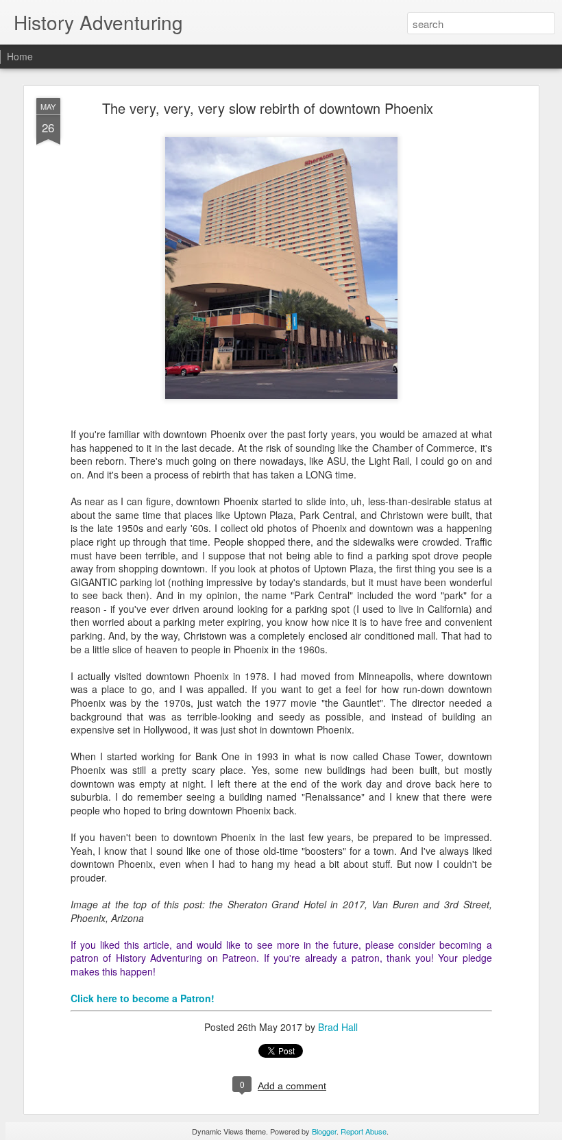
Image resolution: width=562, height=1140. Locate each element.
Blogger (324, 1131)
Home (20, 56)
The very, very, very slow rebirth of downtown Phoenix (267, 108)
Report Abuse (364, 1131)
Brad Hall (338, 1027)
